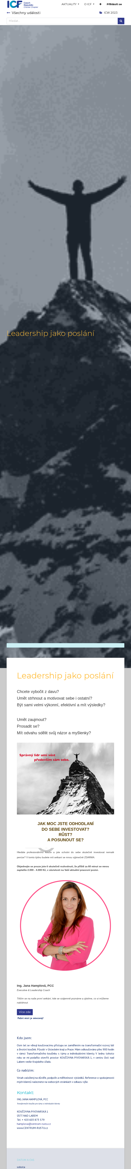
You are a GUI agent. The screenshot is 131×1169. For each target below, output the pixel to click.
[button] (100, 4)
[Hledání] (121, 21)
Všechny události (26, 13)
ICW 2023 (111, 12)
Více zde (25, 1012)
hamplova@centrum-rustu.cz (34, 1123)
